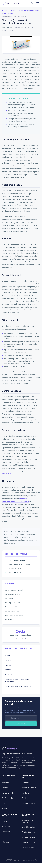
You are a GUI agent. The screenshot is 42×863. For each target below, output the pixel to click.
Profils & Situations (29, 842)
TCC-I (4, 821)
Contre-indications (12, 611)
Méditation (6, 842)
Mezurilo (5, 808)
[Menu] (37, 3)
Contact (5, 788)
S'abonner (21, 724)
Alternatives (9, 619)
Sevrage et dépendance (14, 615)
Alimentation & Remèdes (27, 821)
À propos (5, 783)
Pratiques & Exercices (30, 837)
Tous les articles (28, 848)
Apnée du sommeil (29, 788)
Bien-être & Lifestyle (29, 827)
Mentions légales (8, 793)
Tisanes (5, 837)
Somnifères (6, 832)
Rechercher (32, 3)
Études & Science (28, 832)
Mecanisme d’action (12, 594)
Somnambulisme (28, 803)
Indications (9, 598)
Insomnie (25, 783)
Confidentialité (7, 798)
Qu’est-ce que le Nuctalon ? (15, 590)
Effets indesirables (12, 607)
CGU (3, 803)
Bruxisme (25, 798)
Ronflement (26, 793)
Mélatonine (6, 826)
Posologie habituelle (12, 603)
